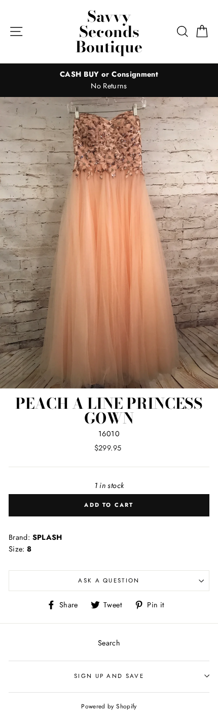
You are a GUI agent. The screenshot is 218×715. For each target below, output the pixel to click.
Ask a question (108, 580)
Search (109, 643)
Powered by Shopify (109, 706)
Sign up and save (109, 676)
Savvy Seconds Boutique (109, 31)
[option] (109, 80)
